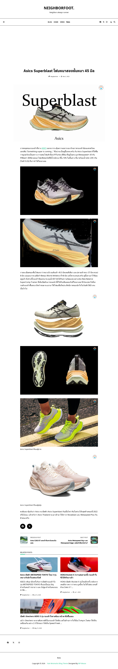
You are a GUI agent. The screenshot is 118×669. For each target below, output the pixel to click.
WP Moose (82, 663)
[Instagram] (106, 22)
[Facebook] (100, 22)
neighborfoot (54, 76)
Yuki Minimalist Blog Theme (57, 663)
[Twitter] (103, 22)
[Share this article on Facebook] (22, 526)
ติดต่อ (68, 22)
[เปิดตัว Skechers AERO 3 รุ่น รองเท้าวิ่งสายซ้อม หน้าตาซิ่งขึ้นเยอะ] (59, 606)
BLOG (50, 22)
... (26, 590)
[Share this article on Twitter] (29, 526)
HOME (56, 22)
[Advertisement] (59, 43)
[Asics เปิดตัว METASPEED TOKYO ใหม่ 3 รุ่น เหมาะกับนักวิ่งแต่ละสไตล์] (39, 564)
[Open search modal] (114, 22)
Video (62, 22)
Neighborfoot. (59, 7)
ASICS (44, 148)
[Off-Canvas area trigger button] (4, 22)
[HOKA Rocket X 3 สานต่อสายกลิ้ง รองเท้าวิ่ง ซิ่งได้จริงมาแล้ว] (79, 564)
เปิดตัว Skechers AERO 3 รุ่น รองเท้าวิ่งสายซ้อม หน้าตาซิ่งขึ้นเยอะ (47, 616)
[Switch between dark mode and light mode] (111, 22)
